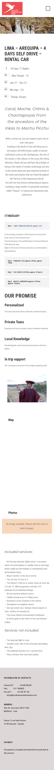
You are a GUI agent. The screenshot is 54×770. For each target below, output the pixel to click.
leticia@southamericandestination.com (22, 695)
